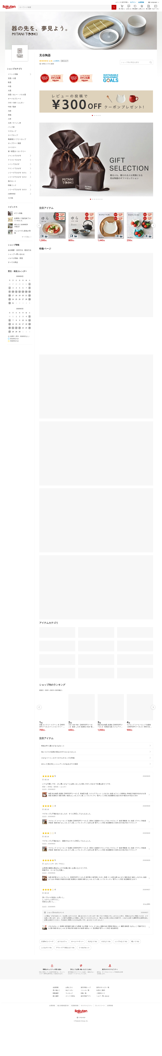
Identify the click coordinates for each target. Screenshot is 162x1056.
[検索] (114, 7)
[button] (153, 2)
